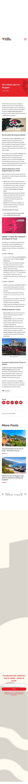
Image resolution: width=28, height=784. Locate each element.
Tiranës (9, 111)
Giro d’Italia (17, 138)
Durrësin (21, 174)
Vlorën (3, 176)
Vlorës (19, 111)
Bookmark (7, 390)
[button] (3, 402)
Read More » (4, 453)
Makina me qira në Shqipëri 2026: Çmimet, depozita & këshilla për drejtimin (13, 478)
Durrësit (14, 111)
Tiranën (17, 174)
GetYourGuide (11, 413)
